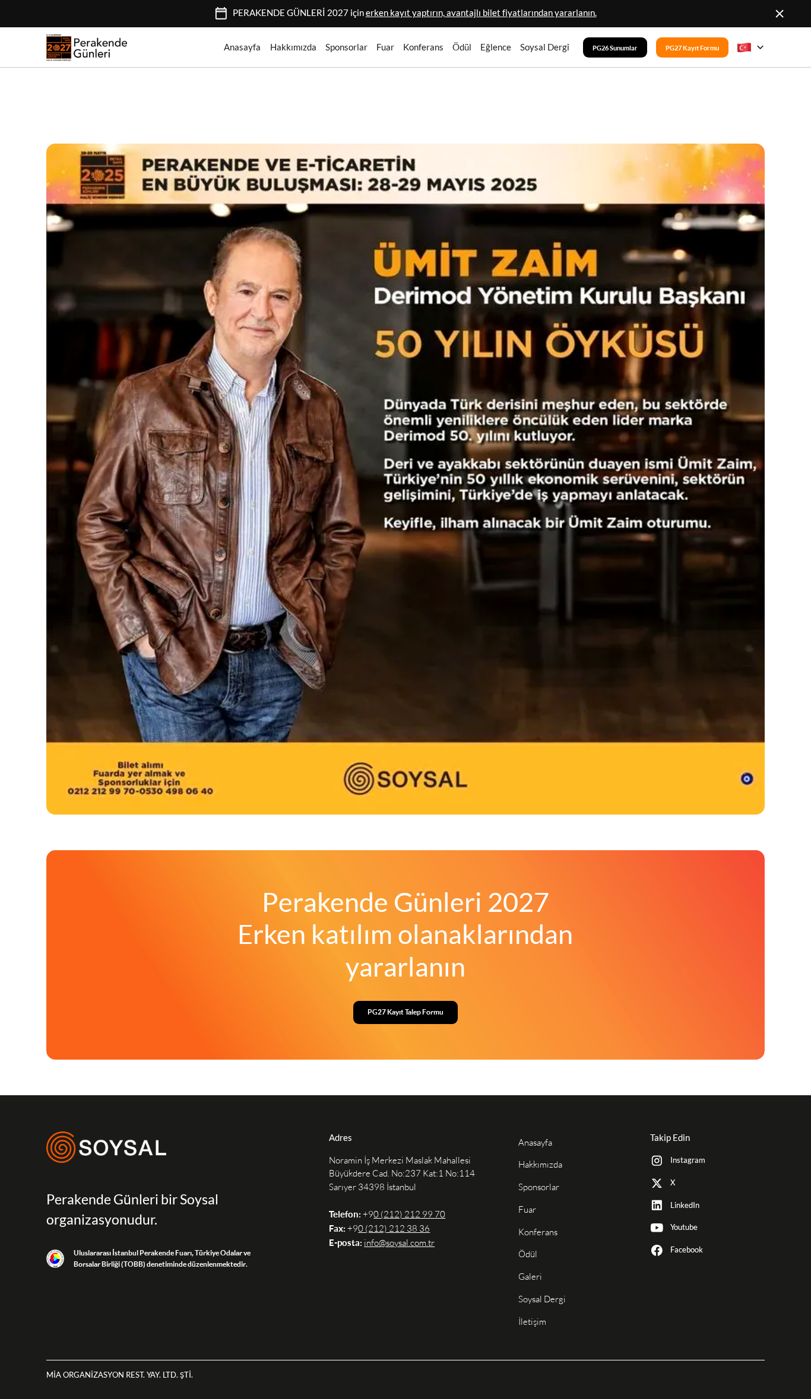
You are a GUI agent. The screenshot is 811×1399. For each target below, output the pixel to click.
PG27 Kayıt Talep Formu (405, 1011)
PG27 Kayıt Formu (692, 47)
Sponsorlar (346, 47)
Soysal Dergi (544, 47)
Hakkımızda (293, 47)
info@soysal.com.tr (399, 1243)
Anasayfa (242, 47)
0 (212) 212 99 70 (409, 1214)
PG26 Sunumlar (615, 47)
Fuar (385, 47)
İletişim (532, 1322)
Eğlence (495, 47)
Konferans (423, 47)
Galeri (530, 1276)
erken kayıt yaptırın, (481, 13)
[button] (750, 47)
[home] (86, 47)
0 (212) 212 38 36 (394, 1228)
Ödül (461, 47)
